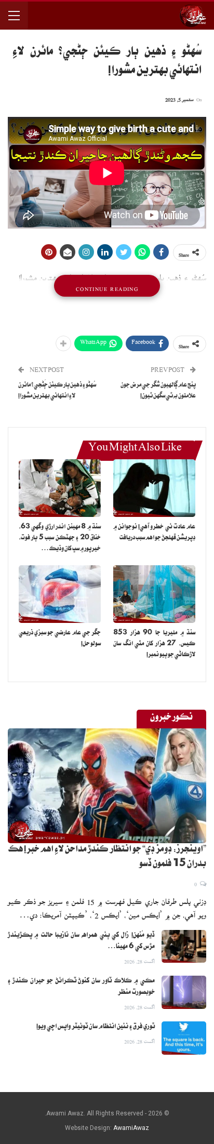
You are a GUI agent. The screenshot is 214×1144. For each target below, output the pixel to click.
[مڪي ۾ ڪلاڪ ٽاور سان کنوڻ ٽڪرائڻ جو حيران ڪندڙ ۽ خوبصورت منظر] (184, 992)
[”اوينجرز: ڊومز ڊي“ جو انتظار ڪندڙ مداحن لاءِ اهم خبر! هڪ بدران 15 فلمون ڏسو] (107, 786)
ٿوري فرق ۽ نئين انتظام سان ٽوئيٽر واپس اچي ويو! (95, 1027)
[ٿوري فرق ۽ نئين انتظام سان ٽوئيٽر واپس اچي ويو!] (184, 1038)
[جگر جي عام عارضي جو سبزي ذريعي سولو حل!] (60, 594)
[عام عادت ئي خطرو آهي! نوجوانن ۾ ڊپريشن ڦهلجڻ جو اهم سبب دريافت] (154, 488)
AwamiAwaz (131, 1128)
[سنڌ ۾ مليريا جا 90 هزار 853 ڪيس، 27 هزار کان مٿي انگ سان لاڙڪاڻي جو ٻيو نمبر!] (154, 594)
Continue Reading (107, 286)
